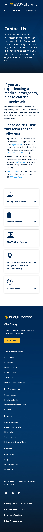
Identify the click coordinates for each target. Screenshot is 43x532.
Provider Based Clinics (14, 509)
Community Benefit (12, 427)
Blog (6, 459)
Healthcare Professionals (15, 405)
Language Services (13, 515)
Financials (8, 432)
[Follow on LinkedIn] (19, 493)
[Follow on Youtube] (12, 493)
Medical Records (14, 221)
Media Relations (11, 464)
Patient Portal (10, 372)
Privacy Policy (10, 503)
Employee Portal (11, 400)
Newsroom (9, 469)
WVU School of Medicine (14, 382)
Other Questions (14, 288)
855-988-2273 (23, 152)
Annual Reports (11, 422)
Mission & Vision (11, 367)
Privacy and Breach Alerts (15, 442)
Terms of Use (26, 503)
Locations (8, 362)
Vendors (8, 410)
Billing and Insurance (16, 201)
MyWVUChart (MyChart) (18, 242)
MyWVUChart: (13, 171)
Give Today (12, 340)
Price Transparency (13, 521)
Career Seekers (11, 395)
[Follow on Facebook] (6, 493)
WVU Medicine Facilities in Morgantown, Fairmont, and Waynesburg (19, 265)
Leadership (9, 357)
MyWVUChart (17, 144)
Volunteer (8, 377)
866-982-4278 (16, 177)
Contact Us (9, 454)
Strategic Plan (10, 437)
